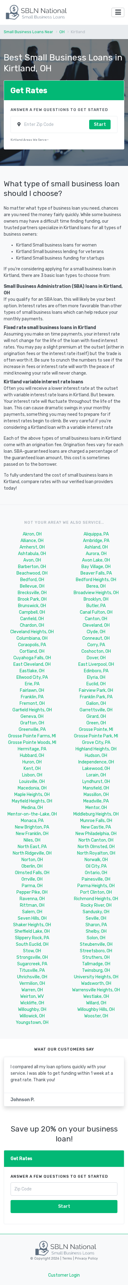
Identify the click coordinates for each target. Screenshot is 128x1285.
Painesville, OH (96, 879)
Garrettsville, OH (96, 710)
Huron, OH (32, 762)
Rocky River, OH (96, 905)
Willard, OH (96, 1003)
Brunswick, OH (32, 605)
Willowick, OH (32, 1016)
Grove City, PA (96, 742)
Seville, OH (96, 918)
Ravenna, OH (32, 898)
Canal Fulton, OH (96, 612)
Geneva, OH (32, 716)
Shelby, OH (96, 931)
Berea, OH (96, 586)
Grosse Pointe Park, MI (96, 736)
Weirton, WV (32, 996)
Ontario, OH (96, 872)
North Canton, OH (96, 840)
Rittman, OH (32, 905)
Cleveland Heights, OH (32, 631)
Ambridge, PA (96, 540)
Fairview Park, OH (96, 690)
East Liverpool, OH (96, 664)
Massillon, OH (96, 794)
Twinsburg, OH (96, 970)
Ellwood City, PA (32, 677)
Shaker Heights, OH (32, 924)
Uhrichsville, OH (32, 977)
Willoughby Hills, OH (96, 1009)
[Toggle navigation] (118, 12)
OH (62, 32)
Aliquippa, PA (96, 534)
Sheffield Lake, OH (32, 931)
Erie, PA (32, 684)
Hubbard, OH (32, 755)
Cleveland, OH (96, 625)
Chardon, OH (32, 625)
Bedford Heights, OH (96, 579)
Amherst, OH (32, 547)
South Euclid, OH (32, 944)
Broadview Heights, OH (96, 592)
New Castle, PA (96, 827)
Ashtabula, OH (32, 553)
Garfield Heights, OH (32, 710)
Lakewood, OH (96, 768)
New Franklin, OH (32, 833)
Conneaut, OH (96, 638)
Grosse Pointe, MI (96, 729)
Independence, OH (96, 762)
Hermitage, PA (32, 749)
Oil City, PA (96, 866)
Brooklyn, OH (96, 599)
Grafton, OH (32, 723)
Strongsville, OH (32, 957)
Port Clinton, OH (96, 892)
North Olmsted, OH (96, 846)
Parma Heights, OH (96, 885)
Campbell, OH (32, 612)
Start (100, 124)
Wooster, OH (96, 1016)
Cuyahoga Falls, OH (32, 657)
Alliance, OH (32, 540)
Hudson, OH (96, 755)
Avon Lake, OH (96, 560)
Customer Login (64, 1275)
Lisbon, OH (32, 775)
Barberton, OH (32, 566)
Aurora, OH (96, 553)
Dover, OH (96, 657)
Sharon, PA (96, 924)
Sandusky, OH (96, 911)
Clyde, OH (96, 631)
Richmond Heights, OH (96, 898)
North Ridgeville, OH (32, 853)
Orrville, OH (32, 879)
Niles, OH (32, 840)
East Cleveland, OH (32, 664)
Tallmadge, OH (96, 964)
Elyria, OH (96, 677)
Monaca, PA (32, 820)
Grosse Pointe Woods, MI (32, 742)
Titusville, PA (32, 970)
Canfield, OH (32, 618)
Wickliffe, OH (32, 1003)
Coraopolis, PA (32, 644)
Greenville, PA (32, 729)
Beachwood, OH (32, 573)
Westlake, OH (96, 996)
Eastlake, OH (32, 671)
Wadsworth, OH (96, 983)
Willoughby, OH (32, 1009)
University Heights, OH (96, 977)
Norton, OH (32, 859)
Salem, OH (32, 911)
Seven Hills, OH (32, 918)
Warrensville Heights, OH (96, 990)
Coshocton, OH (96, 651)
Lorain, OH (96, 775)
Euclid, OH (96, 684)
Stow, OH (32, 951)
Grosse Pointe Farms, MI (32, 736)
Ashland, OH (96, 547)
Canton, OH (96, 618)
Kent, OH (32, 768)
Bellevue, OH (32, 586)
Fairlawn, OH (32, 690)
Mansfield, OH (96, 788)
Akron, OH (32, 534)
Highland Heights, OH (96, 749)
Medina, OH (32, 807)
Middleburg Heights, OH (96, 814)
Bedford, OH (32, 579)
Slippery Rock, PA (32, 937)
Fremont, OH (32, 703)
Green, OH (96, 723)
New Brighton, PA (32, 827)
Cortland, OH (32, 651)
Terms (67, 1258)
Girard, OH (96, 716)
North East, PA (32, 846)
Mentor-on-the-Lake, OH (32, 814)
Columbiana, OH (32, 638)
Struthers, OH (96, 957)
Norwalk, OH (96, 859)
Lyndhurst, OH (96, 781)
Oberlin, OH (32, 866)
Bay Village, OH (96, 566)
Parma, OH (32, 885)
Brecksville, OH (32, 592)
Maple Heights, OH (32, 794)
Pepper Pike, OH (32, 892)
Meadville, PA (96, 801)
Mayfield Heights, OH (32, 801)
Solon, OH (96, 937)
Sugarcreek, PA (32, 964)
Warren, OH (32, 990)
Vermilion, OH (32, 983)
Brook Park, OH (32, 599)
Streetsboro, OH (96, 951)
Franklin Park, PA (96, 697)
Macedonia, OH (32, 788)
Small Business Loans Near (28, 32)
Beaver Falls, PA (96, 573)
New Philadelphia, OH (96, 833)
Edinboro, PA (96, 671)
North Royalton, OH (96, 853)
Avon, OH (32, 560)
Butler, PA (96, 605)
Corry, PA (96, 644)
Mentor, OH (96, 807)
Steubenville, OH (96, 944)
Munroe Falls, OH (96, 820)
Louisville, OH (32, 781)
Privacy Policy (86, 1258)
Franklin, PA (32, 697)
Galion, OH (96, 703)
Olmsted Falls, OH (32, 872)
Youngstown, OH (32, 1022)
